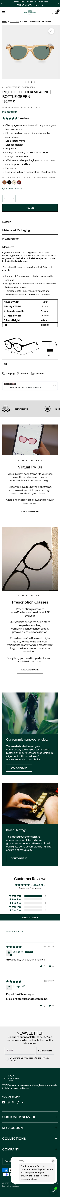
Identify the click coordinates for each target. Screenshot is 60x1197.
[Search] (51, 12)
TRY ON (30, 208)
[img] (14, 946)
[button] (10, 118)
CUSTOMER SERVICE (19, 1117)
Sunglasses (14, 21)
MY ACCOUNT (13, 1128)
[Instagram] (8, 1102)
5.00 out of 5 (38, 884)
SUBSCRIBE (45, 1050)
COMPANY (10, 1149)
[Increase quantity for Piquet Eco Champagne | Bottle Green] (13, 198)
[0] (56, 12)
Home (4, 21)
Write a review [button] (30, 917)
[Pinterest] (13, 1102)
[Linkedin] (22, 1102)
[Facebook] (3, 1102)
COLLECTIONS (14, 1138)
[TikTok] (18, 1102)
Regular (12, 111)
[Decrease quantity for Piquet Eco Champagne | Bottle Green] (4, 198)
